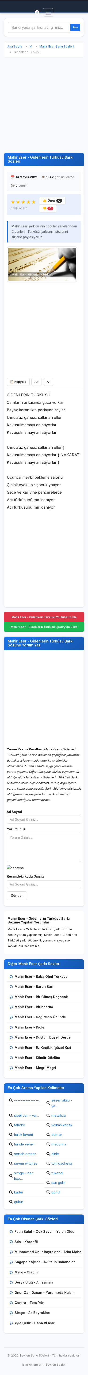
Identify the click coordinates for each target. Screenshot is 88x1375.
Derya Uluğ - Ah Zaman (34, 1282)
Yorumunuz (16, 829)
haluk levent (23, 1134)
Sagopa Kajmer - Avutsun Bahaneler (45, 1262)
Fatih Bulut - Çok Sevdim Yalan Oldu (44, 1231)
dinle (55, 1154)
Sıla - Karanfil (26, 1242)
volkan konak (61, 1125)
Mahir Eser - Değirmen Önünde (40, 1017)
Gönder (17, 895)
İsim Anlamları (32, 1364)
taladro (19, 1125)
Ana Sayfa (14, 46)
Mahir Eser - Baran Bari (34, 986)
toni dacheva (61, 1163)
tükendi (57, 1173)
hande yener (24, 1144)
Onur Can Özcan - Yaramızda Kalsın (45, 1293)
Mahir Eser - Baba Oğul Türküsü (41, 976)
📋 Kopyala (18, 381)
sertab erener (25, 1154)
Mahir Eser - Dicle (29, 1027)
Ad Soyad (14, 812)
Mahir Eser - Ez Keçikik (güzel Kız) (43, 1048)
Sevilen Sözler (56, 1364)
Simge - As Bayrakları (32, 1313)
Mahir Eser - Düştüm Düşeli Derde (43, 1037)
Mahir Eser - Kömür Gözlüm (37, 1058)
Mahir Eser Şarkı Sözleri (56, 46)
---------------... (28, 1100)
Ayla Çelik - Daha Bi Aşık (35, 1323)
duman (56, 1134)
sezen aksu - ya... (61, 1103)
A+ (36, 381)
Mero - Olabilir (27, 1272)
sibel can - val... (26, 1115)
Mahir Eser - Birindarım (34, 1007)
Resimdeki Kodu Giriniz (25, 876)
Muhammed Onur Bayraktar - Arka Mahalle (50, 1252)
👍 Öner (51, 200)
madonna (58, 1144)
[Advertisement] (44, 105)
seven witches (26, 1163)
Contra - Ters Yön (29, 1303)
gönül (55, 1192)
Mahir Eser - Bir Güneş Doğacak (41, 997)
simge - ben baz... (24, 1176)
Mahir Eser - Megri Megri (35, 1068)
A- (48, 381)
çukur (18, 1202)
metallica (58, 1115)
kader (18, 1192)
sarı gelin (58, 1182)
